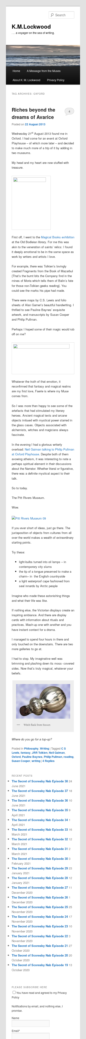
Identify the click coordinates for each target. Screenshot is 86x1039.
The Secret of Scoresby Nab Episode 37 (40, 791)
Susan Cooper (21, 761)
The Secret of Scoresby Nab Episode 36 (40, 800)
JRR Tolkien (39, 752)
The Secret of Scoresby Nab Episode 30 (40, 858)
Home (16, 71)
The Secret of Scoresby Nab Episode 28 (40, 878)
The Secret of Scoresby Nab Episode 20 (40, 955)
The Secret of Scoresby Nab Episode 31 (40, 849)
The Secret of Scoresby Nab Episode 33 (40, 829)
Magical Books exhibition (57, 237)
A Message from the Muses (44, 71)
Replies (48, 761)
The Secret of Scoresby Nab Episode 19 (40, 965)
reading (68, 757)
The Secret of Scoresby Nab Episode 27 (40, 887)
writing (36, 761)
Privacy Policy (55, 80)
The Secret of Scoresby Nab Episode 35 (40, 810)
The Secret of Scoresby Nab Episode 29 (40, 868)
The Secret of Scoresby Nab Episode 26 (40, 897)
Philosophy (31, 748)
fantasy (26, 752)
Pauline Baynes (32, 757)
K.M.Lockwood (31, 26)
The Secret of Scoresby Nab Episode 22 (40, 936)
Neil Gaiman (57, 752)
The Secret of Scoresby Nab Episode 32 (40, 839)
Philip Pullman (53, 757)
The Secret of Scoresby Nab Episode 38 (40, 781)
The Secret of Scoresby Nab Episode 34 (40, 820)
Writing (44, 748)
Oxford (16, 757)
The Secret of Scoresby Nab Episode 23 (40, 926)
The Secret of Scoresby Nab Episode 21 (40, 945)
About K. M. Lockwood (26, 80)
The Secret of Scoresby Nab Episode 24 (40, 916)
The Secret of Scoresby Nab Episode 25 (40, 907)
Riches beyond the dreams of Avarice (33, 113)
